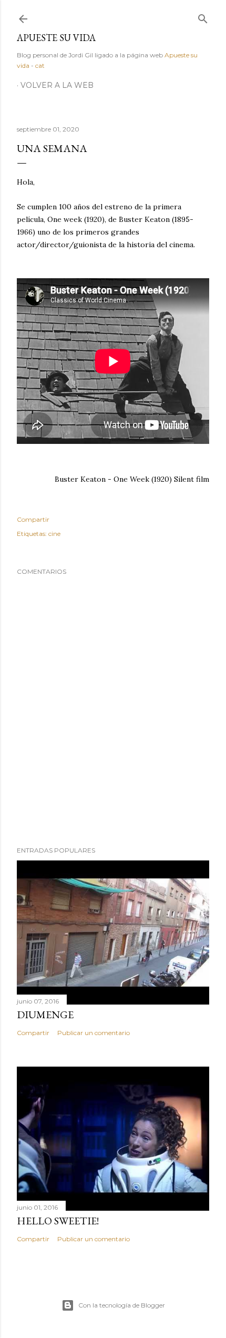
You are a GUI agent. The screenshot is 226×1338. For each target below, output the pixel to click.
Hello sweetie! (58, 1221)
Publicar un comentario (93, 1033)
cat (40, 65)
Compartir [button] (33, 519)
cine (54, 534)
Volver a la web (57, 85)
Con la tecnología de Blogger (121, 1305)
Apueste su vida (56, 38)
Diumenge (45, 1014)
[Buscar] (203, 16)
